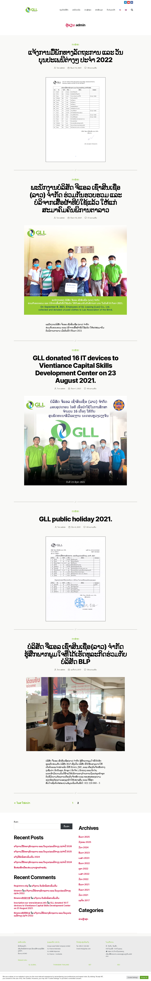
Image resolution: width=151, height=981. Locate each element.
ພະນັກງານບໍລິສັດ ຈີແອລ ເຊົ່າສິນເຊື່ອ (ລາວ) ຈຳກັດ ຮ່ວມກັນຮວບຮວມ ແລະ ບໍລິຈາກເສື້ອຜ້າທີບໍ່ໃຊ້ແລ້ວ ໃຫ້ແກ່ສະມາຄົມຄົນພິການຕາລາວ (75, 198)
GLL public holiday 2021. (75, 519)
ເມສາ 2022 (84, 874)
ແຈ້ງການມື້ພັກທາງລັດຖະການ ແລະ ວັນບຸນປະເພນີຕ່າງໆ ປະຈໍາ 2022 (75, 56)
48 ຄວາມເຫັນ (92, 68)
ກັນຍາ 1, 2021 (76, 389)
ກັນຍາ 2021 (84, 890)
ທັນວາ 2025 (84, 837)
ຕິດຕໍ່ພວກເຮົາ (111, 10)
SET (90, 965)
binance (18, 890)
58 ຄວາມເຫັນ (92, 670)
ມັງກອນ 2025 (85, 842)
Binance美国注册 (22, 898)
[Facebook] (131, 2)
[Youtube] (128, 2)
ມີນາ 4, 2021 (76, 527)
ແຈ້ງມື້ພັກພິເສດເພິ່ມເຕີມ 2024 (27, 857)
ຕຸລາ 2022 (83, 868)
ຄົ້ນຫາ (16, 822)
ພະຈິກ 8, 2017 (76, 670)
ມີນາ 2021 (83, 895)
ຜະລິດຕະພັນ (76, 10)
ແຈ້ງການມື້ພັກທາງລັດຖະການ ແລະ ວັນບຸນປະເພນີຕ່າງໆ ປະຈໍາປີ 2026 (43, 846)
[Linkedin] (125, 2)
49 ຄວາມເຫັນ (91, 389)
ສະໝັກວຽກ (99, 10)
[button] (132, 10)
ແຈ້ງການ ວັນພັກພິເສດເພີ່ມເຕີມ (44, 886)
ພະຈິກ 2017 (84, 900)
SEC (118, 965)
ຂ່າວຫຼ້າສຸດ (87, 10)
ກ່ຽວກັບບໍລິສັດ (64, 10)
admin (62, 68)
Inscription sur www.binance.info (30, 902)
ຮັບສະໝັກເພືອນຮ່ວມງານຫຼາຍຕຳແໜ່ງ (30, 867)
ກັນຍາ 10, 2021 (76, 218)
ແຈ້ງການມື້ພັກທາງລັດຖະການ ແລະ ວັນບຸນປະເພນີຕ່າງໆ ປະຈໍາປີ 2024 (43, 862)
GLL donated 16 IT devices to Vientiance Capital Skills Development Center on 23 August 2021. (75, 369)
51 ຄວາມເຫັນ (92, 218)
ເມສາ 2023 (84, 858)
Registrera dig (21, 886)
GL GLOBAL (32, 965)
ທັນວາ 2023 (84, 852)
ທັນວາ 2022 (84, 863)
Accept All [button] (144, 977)
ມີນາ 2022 (83, 879)
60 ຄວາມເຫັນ (91, 527)
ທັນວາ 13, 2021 (75, 68)
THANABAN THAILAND (61, 965)
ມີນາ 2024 (84, 847)
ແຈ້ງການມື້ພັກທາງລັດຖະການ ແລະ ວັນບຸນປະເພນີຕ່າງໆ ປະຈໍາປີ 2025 (43, 851)
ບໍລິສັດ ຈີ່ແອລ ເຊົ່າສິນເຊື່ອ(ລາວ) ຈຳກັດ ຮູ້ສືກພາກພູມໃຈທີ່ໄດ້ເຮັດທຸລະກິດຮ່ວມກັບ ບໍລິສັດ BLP (75, 654)
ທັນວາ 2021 (84, 884)
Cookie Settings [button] (133, 977)
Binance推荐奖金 (22, 913)
